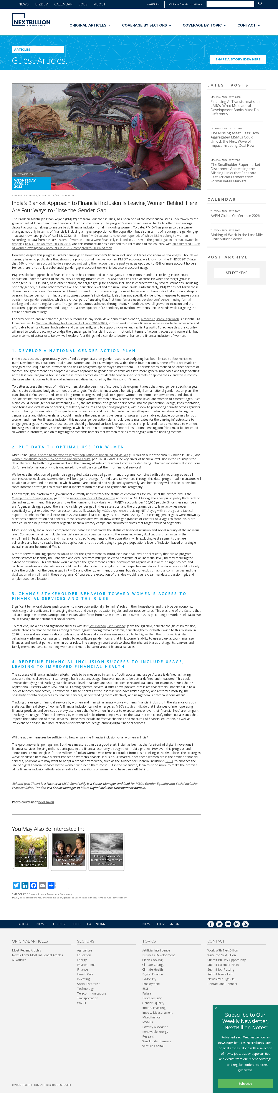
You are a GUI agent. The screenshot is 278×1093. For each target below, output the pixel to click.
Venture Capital (153, 1046)
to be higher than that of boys (152, 634)
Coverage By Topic (202, 25)
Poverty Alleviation (155, 1027)
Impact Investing (153, 1008)
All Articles (19, 960)
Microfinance (151, 1017)
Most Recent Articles (26, 950)
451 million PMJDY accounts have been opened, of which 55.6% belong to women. (131, 235)
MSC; (65, 783)
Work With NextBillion (222, 950)
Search (260, 4)
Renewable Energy (155, 1032)
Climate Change (153, 965)
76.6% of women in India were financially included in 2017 (98, 240)
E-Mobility (149, 979)
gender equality (72, 897)
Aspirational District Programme (92, 498)
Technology (66, 894)
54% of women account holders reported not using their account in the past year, (75, 263)
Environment (86, 965)
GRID (169, 761)
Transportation (87, 998)
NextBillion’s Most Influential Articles (37, 955)
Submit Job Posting (220, 969)
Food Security (152, 998)
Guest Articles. (40, 60)
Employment (151, 984)
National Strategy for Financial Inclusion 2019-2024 (71, 323)
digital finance (33, 897)
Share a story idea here (240, 60)
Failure (147, 993)
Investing (83, 979)
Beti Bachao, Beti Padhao (107, 626)
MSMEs (147, 1022)
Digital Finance (152, 974)
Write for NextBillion (221, 955)
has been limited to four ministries (168, 359)
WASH (81, 1003)
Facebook (213, 925)
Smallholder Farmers (156, 1041)
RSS (248, 925)
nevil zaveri (46, 802)
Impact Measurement (157, 1012)
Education (84, 955)
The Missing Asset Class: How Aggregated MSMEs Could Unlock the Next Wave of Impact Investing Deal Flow (235, 139)
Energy (82, 960)
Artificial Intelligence (156, 950)
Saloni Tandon (65, 195)
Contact (246, 25)
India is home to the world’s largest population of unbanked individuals (78, 455)
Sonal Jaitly (46, 195)
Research (148, 1036)
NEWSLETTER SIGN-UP (160, 924)
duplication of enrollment (29, 574)
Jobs (83, 4)
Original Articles (88, 25)
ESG (145, 988)
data (22, 897)
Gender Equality (153, 1003)
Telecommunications (92, 993)
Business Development (158, 955)
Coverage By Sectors (144, 25)
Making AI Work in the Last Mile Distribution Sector (237, 236)
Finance (32, 894)
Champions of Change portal (32, 498)
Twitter (222, 925)
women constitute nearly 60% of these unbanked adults (51, 459)
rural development (117, 897)
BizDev (41, 4)
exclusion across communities (163, 570)
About (99, 4)
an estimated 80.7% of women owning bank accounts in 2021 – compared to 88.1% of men (106, 246)
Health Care (85, 974)
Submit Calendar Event (223, 965)
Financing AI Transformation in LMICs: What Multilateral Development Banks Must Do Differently (236, 107)
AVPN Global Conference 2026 (235, 215)
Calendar (63, 4)
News (23, 4)
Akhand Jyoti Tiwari (24, 195)
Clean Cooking (152, 960)
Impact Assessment (48, 894)
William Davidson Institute (185, 4)
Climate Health (152, 969)
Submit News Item (220, 974)
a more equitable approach (160, 319)
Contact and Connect (222, 984)
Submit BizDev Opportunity (226, 960)
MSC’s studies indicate (131, 706)
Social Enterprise (88, 984)
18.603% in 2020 (138, 615)
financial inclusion (52, 897)
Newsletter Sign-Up (221, 979)
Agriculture (84, 950)
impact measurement (94, 897)
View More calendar (252, 199)
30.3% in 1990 (112, 615)
